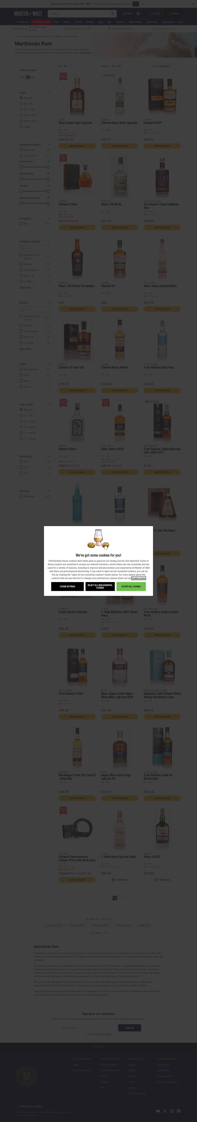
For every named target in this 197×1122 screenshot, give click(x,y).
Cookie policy (139, 578)
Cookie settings (67, 586)
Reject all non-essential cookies (100, 586)
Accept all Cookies (131, 586)
